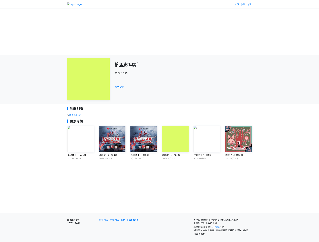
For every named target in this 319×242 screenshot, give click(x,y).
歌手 (243, 4)
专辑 (249, 4)
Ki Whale (119, 86)
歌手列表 (103, 219)
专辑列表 (114, 219)
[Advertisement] (159, 31)
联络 (123, 219)
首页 (236, 4)
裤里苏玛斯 (75, 114)
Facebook (132, 219)
